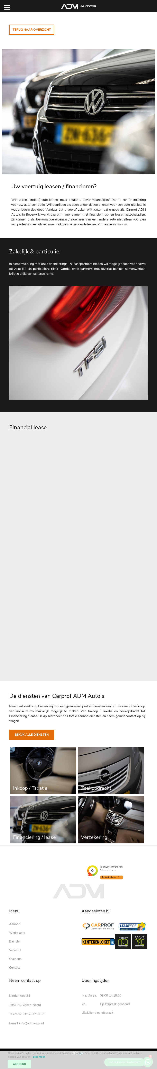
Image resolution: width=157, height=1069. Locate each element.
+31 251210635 (33, 1014)
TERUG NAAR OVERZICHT (32, 29)
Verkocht (15, 950)
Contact (14, 968)
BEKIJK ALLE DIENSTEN (32, 734)
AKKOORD (19, 1064)
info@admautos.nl (31, 1023)
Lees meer (39, 1057)
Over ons (15, 959)
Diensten (15, 941)
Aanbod (14, 924)
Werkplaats (17, 933)
